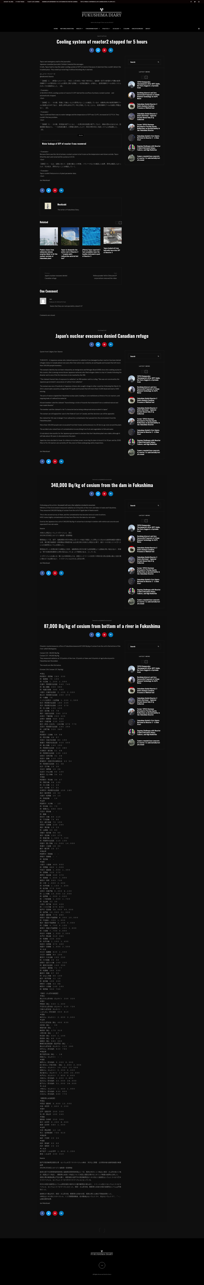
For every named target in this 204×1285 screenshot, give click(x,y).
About (148, 28)
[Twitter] (195, 1)
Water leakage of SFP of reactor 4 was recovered (64, 143)
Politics (105, 28)
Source (51, 76)
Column (126, 28)
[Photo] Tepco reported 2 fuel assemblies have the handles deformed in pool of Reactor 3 (91, 253)
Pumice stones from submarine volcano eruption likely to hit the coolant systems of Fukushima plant (48, 254)
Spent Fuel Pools (102, 36)
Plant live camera (33, 1)
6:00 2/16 (43, 1277)
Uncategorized (137, 28)
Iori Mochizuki (45, 180)
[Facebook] (191, 1)
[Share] (91, 50)
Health (78, 28)
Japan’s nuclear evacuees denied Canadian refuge (56, 275)
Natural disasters (67, 28)
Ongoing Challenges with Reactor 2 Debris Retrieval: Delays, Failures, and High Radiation (148, 148)
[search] (158, 62)
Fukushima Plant (92, 28)
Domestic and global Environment (102, 479)
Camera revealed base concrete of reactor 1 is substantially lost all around (148, 158)
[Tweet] (98, 50)
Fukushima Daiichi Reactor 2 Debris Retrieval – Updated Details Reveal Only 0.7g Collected (147, 116)
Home (56, 28)
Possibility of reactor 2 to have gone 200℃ (73, 1253)
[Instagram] (199, 1)
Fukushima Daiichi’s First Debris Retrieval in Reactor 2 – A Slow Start (148, 138)
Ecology (116, 28)
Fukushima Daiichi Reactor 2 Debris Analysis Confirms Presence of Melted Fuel (147, 106)
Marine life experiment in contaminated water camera (59, 1)
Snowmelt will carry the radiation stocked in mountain (76, 505)
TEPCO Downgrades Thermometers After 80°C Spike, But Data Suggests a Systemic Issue (148, 84)
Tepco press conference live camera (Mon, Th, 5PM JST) (97, 1)
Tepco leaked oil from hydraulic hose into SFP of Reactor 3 (112, 250)
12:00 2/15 (106, 1274)
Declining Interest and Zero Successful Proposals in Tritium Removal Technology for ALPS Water (148, 95)
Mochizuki (61, 204)
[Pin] (104, 50)
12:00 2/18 (80, 1280)
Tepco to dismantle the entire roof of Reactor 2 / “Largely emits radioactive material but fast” (69, 254)
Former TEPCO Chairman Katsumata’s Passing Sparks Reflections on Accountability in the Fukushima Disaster (148, 127)
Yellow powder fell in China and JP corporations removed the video (105, 275)
